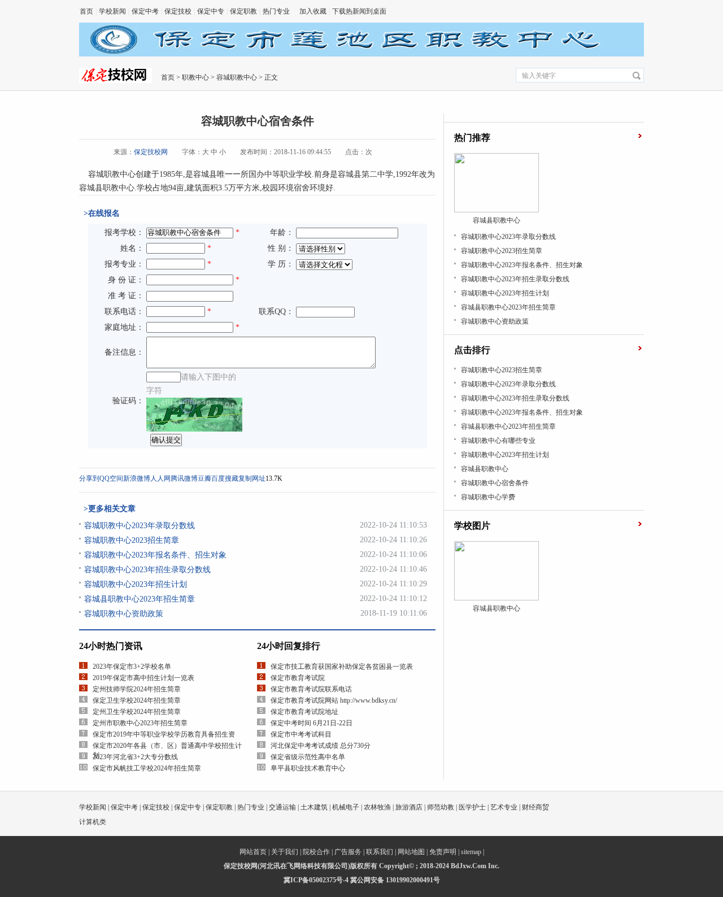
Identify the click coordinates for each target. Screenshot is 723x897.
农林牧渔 (377, 807)
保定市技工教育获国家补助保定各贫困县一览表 (342, 666)
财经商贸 (535, 807)
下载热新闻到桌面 (359, 11)
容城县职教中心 (484, 469)
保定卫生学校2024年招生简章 (137, 700)
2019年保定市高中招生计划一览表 (143, 678)
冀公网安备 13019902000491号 (395, 880)
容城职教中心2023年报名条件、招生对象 (155, 555)
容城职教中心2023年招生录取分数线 (147, 569)
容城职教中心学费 (488, 497)
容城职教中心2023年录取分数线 (139, 525)
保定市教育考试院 (298, 678)
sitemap (471, 852)
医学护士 (472, 807)
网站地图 (411, 852)
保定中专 (210, 11)
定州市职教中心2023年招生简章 (140, 723)
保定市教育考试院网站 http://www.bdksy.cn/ (334, 700)
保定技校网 (151, 152)
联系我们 (379, 852)
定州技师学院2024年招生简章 (137, 689)
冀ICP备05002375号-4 (316, 880)
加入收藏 (312, 11)
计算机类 (92, 822)
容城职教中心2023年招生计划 (135, 584)
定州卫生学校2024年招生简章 (137, 712)
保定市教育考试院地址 (304, 712)
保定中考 (145, 11)
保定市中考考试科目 (301, 734)
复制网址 (251, 478)
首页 (86, 11)
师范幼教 (440, 807)
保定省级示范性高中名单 (308, 757)
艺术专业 (503, 807)
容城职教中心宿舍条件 (495, 483)
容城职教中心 (236, 77)
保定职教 (243, 11)
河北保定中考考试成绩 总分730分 (321, 746)
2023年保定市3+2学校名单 (132, 666)
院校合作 (316, 852)
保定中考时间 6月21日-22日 (311, 723)
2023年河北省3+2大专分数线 (135, 757)
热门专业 (276, 11)
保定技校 (177, 11)
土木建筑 (314, 807)
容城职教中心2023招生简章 (131, 540)
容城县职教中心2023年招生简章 (139, 599)
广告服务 (348, 852)
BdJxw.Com (468, 866)
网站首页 (253, 852)
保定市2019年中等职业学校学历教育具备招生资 (164, 734)
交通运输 (282, 807)
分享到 (89, 478)
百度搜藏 (224, 478)
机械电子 (345, 807)
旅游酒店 (409, 807)
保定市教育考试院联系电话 (311, 689)
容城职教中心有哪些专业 (498, 441)
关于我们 (284, 852)
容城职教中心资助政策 (123, 613)
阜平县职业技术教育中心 (308, 768)
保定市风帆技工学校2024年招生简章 (147, 768)
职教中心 (195, 77)
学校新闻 (112, 11)
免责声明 (442, 852)
